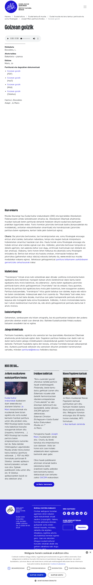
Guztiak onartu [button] (36, 575)
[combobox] (87, 552)
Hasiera (8, 16)
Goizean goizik (13, 71)
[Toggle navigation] (85, 6)
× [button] (90, 552)
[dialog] (46, 567)
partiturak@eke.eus (30, 350)
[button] (46, 580)
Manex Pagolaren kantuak (75, 373)
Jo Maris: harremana (44, 484)
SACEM (43, 477)
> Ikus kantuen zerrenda (74, 424)
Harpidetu (82, 527)
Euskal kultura (19, 16)
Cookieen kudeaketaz (58, 564)
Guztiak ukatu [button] (57, 575)
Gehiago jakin (40, 549)
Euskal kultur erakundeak (10, 399)
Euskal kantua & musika (37, 16)
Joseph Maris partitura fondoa (32, 19)
